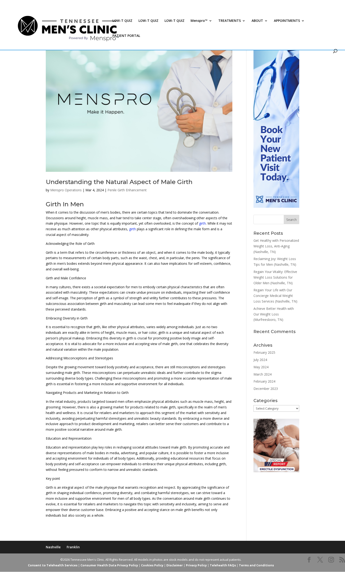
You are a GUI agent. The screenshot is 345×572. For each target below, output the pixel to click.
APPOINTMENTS (287, 21)
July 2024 (260, 359)
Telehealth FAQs (223, 565)
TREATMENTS (229, 21)
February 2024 (264, 381)
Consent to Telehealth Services (52, 565)
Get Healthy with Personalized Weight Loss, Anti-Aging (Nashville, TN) (276, 246)
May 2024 (260, 367)
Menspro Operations (66, 190)
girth (202, 223)
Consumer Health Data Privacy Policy (109, 565)
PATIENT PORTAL (126, 36)
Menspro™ (199, 21)
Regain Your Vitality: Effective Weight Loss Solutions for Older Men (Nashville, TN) (275, 277)
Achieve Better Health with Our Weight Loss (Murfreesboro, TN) (273, 314)
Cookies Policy (152, 565)
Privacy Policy (196, 565)
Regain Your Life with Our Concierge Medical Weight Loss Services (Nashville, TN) (275, 295)
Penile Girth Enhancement (127, 190)
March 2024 (262, 374)
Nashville (53, 547)
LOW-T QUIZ (122, 21)
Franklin (73, 547)
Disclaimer (174, 565)
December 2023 (265, 388)
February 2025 (264, 352)
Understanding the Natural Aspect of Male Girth (119, 182)
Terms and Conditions (256, 565)
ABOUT (257, 21)
